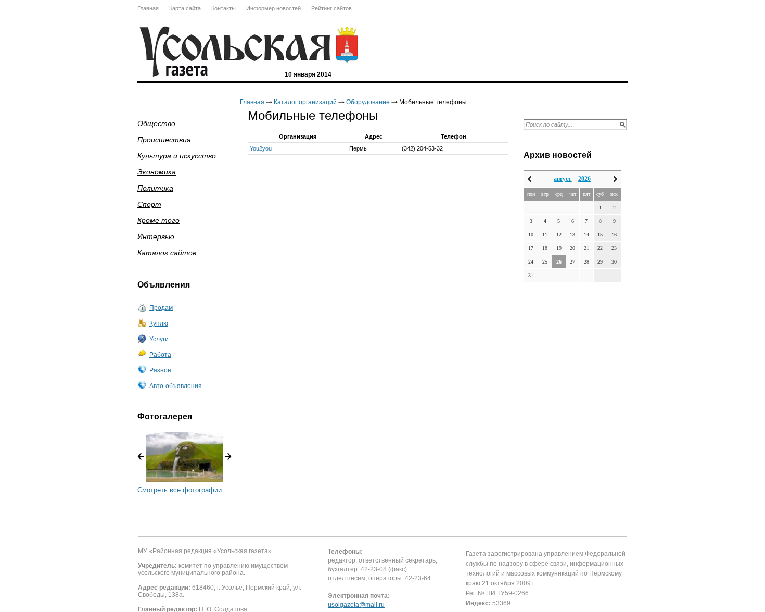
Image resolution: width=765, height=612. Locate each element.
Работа (160, 354)
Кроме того (158, 220)
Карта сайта (185, 8)
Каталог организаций (305, 102)
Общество (156, 123)
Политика (155, 188)
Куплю (158, 323)
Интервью (155, 236)
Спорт (149, 204)
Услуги (159, 339)
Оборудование (368, 102)
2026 (584, 178)
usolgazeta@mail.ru (356, 604)
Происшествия (163, 139)
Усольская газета (347, 45)
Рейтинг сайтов (331, 8)
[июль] (529, 179)
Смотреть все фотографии (179, 490)
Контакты (223, 8)
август (562, 178)
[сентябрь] (615, 179)
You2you (261, 148)
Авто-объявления (175, 386)
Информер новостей (273, 8)
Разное (160, 370)
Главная (148, 8)
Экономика (156, 172)
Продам (161, 307)
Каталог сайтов (166, 252)
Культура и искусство (176, 156)
